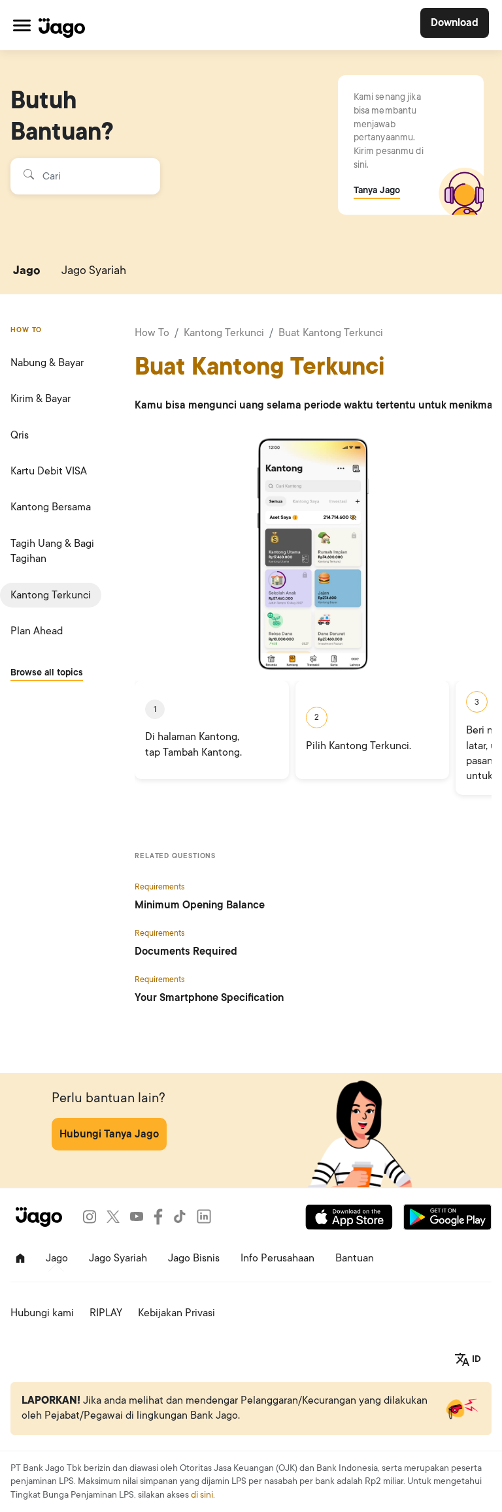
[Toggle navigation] (22, 25)
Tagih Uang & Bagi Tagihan (52, 551)
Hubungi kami (42, 1313)
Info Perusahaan (277, 1258)
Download (454, 23)
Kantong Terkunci (50, 595)
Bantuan (354, 1258)
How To (152, 333)
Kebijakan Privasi (176, 1313)
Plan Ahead (36, 631)
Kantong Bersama (50, 507)
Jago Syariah (93, 270)
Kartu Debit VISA (48, 471)
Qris (19, 435)
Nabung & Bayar (47, 363)
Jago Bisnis (194, 1258)
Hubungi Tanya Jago (109, 1134)
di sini (202, 1495)
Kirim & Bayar (40, 399)
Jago (27, 270)
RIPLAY (106, 1313)
